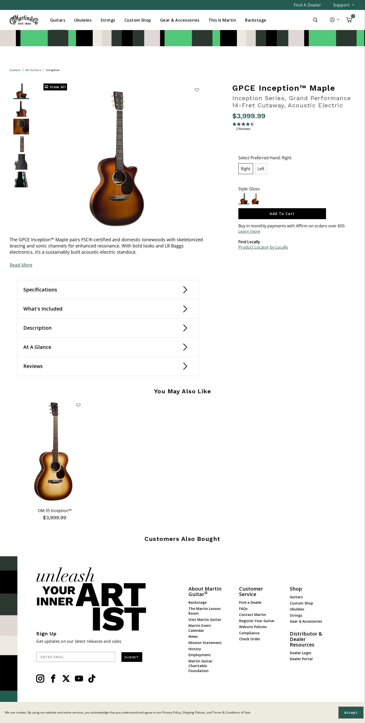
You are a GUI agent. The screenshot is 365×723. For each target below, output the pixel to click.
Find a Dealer (307, 4)
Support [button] (341, 4)
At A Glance (37, 347)
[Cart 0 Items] (349, 21)
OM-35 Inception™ (55, 510)
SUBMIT (131, 657)
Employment (199, 654)
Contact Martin (252, 614)
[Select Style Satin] (255, 198)
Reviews (33, 366)
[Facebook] (53, 679)
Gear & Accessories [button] (180, 20)
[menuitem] (58, 20)
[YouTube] (79, 679)
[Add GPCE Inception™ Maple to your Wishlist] (196, 89)
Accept (351, 712)
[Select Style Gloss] (244, 198)
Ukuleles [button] (83, 20)
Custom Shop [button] (137, 20)
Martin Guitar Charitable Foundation (200, 666)
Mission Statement (205, 642)
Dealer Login (300, 652)
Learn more (249, 231)
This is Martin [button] (222, 20)
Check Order (249, 639)
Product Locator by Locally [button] (263, 247)
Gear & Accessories (306, 621)
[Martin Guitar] (24, 20)
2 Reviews (243, 129)
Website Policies (253, 626)
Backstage (197, 602)
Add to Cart (282, 213)
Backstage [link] (255, 20)
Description (37, 327)
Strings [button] (108, 20)
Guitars (296, 597)
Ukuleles (297, 609)
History (194, 648)
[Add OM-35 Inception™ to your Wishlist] (78, 405)
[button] (334, 21)
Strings (296, 615)
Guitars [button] (57, 20)
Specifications (40, 289)
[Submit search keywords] (315, 20)
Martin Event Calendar (199, 628)
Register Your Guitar (257, 620)
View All (57, 86)
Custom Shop (301, 603)
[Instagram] (40, 679)
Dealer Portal (301, 658)
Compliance (249, 633)
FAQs (243, 608)
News (193, 636)
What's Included (43, 308)
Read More (21, 265)
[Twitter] (66, 679)
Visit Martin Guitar (204, 619)
